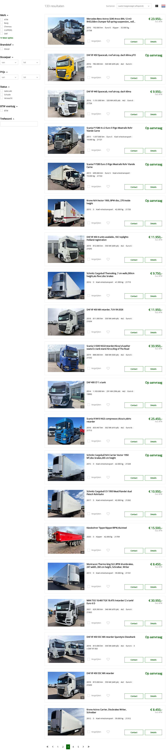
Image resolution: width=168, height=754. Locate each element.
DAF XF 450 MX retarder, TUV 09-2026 (105, 309)
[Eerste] (47, 746)
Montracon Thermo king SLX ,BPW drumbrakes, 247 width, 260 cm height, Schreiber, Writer (110, 565)
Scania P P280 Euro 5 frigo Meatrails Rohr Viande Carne (111, 166)
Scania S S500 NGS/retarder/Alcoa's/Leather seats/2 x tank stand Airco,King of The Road (108, 347)
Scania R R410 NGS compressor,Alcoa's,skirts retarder (109, 420)
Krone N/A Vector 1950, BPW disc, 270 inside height (108, 202)
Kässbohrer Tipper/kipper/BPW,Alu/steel (107, 527)
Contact (134, 41)
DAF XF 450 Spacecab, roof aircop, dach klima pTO (111, 55)
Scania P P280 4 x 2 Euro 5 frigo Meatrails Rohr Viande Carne (109, 129)
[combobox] (9, 62)
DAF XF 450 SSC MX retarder (100, 673)
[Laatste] (88, 746)
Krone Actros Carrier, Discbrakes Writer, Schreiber (106, 711)
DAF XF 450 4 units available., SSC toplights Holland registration (107, 238)
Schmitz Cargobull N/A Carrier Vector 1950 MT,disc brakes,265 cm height (108, 456)
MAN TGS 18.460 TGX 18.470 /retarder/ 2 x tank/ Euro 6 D (110, 602)
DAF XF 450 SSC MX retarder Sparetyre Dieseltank (111, 636)
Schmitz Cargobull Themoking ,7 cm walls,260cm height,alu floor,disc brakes (110, 275)
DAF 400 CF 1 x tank (96, 382)
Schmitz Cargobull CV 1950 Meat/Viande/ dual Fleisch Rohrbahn (109, 493)
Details (153, 41)
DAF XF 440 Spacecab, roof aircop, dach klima (109, 91)
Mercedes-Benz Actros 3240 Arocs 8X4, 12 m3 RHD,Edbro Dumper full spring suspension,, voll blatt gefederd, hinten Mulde (110, 20)
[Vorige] (53, 746)
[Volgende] (83, 746)
